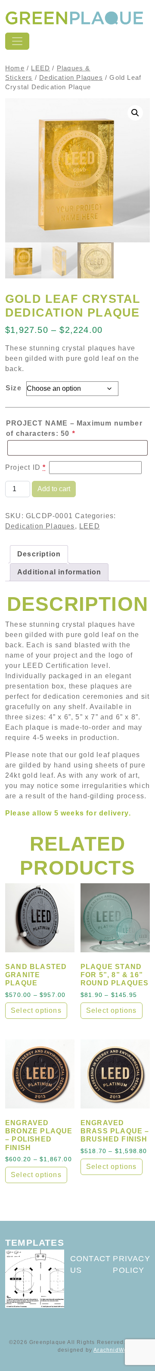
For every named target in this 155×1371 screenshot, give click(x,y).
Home (15, 68)
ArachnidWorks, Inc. (121, 1350)
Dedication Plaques (71, 77)
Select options (36, 1010)
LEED (40, 68)
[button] (135, 113)
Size (14, 388)
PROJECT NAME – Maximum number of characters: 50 (74, 428)
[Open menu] (17, 41)
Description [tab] (39, 554)
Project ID (25, 467)
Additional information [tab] (59, 572)
